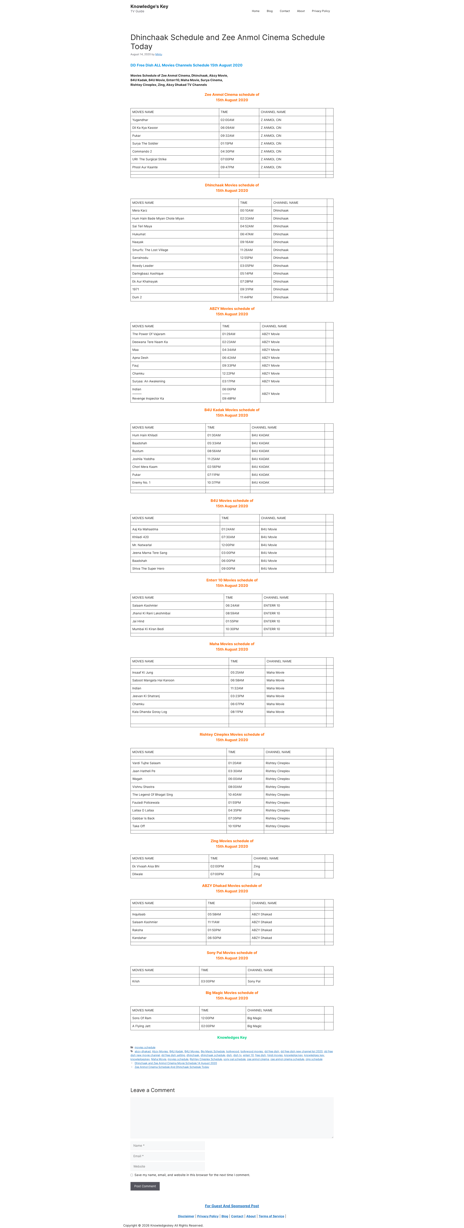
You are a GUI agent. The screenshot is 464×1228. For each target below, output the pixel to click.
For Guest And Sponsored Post (232, 1206)
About (301, 11)
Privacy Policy (321, 11)
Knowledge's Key (149, 6)
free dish (260, 1055)
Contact (285, 11)
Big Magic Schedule (213, 1051)
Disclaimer (186, 1216)
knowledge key (293, 1055)
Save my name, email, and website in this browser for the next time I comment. (192, 1175)
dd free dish (271, 1051)
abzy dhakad (143, 1051)
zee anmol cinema (258, 1059)
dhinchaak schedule (213, 1055)
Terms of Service (271, 1216)
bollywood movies (252, 1051)
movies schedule (145, 1047)
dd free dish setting (173, 1055)
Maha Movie (158, 1059)
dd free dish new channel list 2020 (302, 1051)
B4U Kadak (176, 1051)
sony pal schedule (234, 1059)
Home (256, 11)
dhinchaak (193, 1055)
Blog (270, 11)
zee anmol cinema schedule (287, 1059)
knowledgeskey (140, 1059)
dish (229, 1055)
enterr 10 (248, 1055)
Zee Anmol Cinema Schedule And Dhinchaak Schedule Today (172, 1066)
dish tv (237, 1055)
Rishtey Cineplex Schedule (206, 1059)
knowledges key (314, 1055)
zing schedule (314, 1059)
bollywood (232, 1051)
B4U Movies (192, 1051)
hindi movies (275, 1055)
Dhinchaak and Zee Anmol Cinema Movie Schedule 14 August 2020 (176, 1063)
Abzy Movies (160, 1051)
